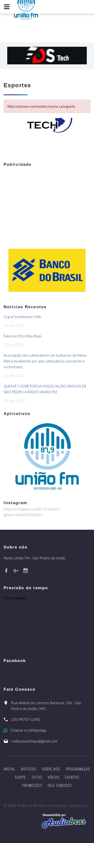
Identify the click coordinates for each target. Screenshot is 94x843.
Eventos (72, 777)
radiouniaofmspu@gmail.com (34, 741)
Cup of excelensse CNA (22, 316)
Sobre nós (51, 768)
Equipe (20, 777)
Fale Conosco (60, 785)
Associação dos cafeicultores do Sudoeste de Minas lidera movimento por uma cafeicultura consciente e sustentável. (45, 361)
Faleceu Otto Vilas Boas (23, 336)
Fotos (37, 777)
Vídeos (53, 777)
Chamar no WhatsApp (28, 730)
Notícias (28, 768)
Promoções (32, 785)
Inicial (10, 768)
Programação (78, 768)
